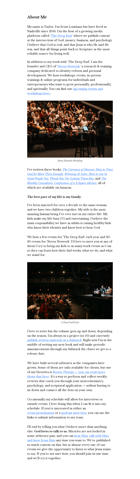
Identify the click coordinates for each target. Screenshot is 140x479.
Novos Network (69, 66)
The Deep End (61, 35)
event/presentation (40, 413)
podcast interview (73, 413)
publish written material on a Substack (54, 340)
